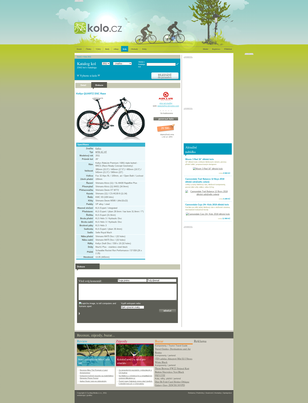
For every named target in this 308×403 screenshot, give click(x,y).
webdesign (81, 395)
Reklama (191, 393)
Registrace (216, 49)
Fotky (144, 49)
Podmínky (200, 393)
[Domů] (107, 31)
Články (88, 49)
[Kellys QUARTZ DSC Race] (110, 140)
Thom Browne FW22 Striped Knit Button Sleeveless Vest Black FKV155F (172, 372)
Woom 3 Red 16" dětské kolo (199, 159)
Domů (79, 49)
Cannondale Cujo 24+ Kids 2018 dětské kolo (207, 204)
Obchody (134, 49)
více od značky (165, 103)
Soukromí (209, 393)
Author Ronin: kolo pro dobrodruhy (93, 381)
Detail (83, 85)
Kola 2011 (87, 57)
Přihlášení (228, 49)
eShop (116, 49)
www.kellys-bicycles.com (168, 106)
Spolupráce (227, 393)
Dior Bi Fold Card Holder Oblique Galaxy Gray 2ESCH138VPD (172, 383)
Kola (125, 49)
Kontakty (218, 393)
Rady (107, 49)
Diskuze (99, 85)
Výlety (98, 49)
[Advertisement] (213, 364)
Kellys (98, 148)
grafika (89, 395)
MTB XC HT (101, 152)
